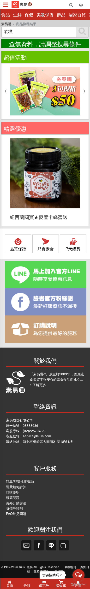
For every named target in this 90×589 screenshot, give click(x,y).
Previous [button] (4, 91)
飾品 (61, 14)
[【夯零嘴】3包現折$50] (45, 91)
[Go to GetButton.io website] (78, 584)
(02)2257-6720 (34, 430)
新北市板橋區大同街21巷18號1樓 (48, 441)
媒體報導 (71, 567)
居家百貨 (77, 14)
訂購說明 (12, 492)
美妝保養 (45, 14)
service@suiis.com (37, 436)
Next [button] (85, 91)
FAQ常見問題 (16, 513)
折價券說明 (14, 508)
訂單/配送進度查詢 (20, 481)
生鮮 (17, 14)
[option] (45, 91)
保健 (29, 14)
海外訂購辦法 (16, 503)
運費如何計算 (16, 486)
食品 (5, 14)
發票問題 (12, 497)
